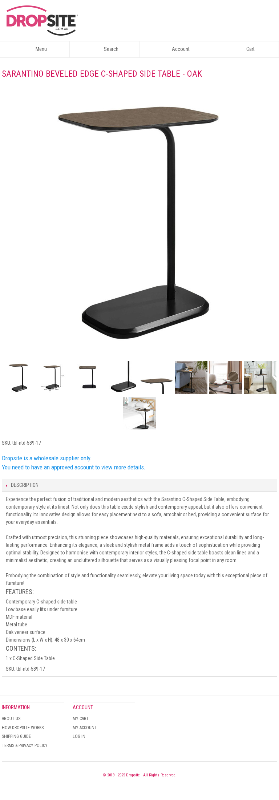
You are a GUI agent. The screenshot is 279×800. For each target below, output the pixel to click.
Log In (79, 736)
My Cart (81, 718)
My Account (85, 727)
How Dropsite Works (23, 727)
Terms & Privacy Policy (25, 745)
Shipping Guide (16, 736)
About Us (11, 718)
